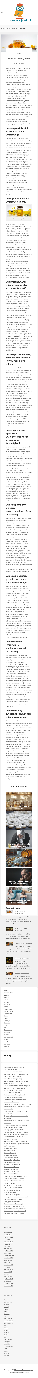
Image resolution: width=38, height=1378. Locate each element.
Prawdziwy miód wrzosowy (23, 943)
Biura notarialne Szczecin (12, 1093)
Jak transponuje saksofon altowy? (15, 1211)
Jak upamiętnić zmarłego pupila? (15, 1088)
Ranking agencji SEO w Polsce (13, 1130)
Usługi (6, 1041)
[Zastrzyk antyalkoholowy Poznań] (19, 820)
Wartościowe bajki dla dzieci (13, 1072)
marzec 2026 (8, 1244)
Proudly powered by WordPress (19, 1372)
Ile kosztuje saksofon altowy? (13, 1204)
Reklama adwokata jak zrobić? (14, 1083)
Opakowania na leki (10, 1069)
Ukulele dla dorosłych (11, 1158)
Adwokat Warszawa (10, 1155)
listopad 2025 (8, 1253)
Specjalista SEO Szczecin (12, 1162)
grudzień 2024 (8, 1279)
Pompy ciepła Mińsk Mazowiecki (14, 1137)
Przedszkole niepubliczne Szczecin (15, 1100)
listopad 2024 (8, 1281)
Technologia (8, 1030)
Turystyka (7, 1034)
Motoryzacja (8, 1009)
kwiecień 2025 (8, 1269)
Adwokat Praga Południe (12, 1160)
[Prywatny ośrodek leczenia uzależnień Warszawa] (19, 877)
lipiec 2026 (7, 1235)
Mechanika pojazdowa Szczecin (14, 1067)
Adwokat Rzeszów (9, 1151)
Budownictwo (8, 993)
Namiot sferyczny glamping (13, 1079)
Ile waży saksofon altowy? (12, 1190)
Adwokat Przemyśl (10, 1153)
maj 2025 (7, 1267)
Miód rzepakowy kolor (22, 973)
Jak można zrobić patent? (12, 1076)
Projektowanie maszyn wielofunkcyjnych (17, 1086)
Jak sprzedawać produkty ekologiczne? (16, 1081)
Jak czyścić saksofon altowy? (13, 1188)
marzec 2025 (8, 1272)
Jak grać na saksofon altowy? (13, 1199)
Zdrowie (9, 28)
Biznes (6, 990)
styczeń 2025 (8, 1276)
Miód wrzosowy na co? (22, 958)
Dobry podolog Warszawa (12, 1202)
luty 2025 (7, 1274)
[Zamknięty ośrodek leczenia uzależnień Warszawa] (19, 896)
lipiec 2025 (7, 1262)
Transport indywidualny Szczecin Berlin (16, 1144)
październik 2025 (9, 1256)
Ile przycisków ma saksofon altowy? (15, 1208)
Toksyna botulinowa (10, 1139)
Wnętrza (7, 1044)
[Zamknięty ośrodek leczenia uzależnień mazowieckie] (19, 839)
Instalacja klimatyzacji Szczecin (14, 1181)
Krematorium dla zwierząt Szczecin (15, 1141)
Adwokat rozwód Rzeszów (12, 1164)
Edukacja (7, 997)
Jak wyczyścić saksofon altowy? (14, 1213)
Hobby (6, 1000)
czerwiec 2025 (8, 1265)
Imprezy (6, 1002)
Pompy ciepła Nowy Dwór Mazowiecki (16, 1134)
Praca (6, 1016)
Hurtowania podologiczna (12, 1195)
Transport (7, 1032)
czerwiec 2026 (8, 1237)
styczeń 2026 (8, 1249)
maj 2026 (7, 1239)
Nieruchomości (9, 1011)
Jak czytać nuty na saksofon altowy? (16, 1197)
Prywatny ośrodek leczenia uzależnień (16, 1125)
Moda (6, 1007)
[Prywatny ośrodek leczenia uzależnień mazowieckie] (19, 858)
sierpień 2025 (8, 1260)
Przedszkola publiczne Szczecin (14, 1097)
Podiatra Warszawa (10, 1183)
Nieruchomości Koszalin (11, 1102)
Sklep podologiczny (10, 1192)
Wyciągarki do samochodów (13, 1090)
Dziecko (6, 995)
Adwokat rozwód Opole (11, 1171)
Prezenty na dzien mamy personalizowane (17, 1104)
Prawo (6, 1018)
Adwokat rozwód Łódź (11, 1169)
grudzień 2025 (8, 1251)
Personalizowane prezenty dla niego (15, 1176)
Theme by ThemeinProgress (24, 1370)
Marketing (7, 1004)
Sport (6, 1027)
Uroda (6, 1039)
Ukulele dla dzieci (9, 1146)
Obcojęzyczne (8, 1014)
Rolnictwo (7, 1023)
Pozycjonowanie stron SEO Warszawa (16, 1132)
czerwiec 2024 (8, 1286)
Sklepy (6, 1025)
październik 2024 (9, 1283)
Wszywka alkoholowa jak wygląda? (15, 1178)
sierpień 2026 (8, 1232)
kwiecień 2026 (8, 1242)
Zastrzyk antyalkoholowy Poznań (14, 1095)
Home (3, 28)
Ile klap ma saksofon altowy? (13, 1185)
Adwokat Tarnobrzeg (10, 1148)
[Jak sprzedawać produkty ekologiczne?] (19, 801)
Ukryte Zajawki (8, 1037)
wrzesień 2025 (8, 1258)
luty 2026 (7, 1246)
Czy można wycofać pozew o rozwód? (16, 1074)
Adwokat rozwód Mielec (11, 1167)
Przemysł (7, 1021)
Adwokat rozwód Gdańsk (12, 1174)
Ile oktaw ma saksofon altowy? (14, 1206)
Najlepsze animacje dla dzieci (13, 1127)
